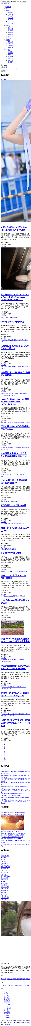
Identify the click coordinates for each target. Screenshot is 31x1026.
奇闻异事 (5, 863)
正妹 (3, 899)
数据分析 (10, 34)
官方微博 (9, 985)
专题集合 (9, 979)
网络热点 (7, 10)
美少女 (4, 894)
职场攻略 (10, 23)
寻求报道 (15, 979)
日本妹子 (5, 898)
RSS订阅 (3, 985)
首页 (5, 8)
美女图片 (5, 879)
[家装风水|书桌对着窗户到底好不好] (12, 837)
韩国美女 (5, 872)
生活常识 (10, 21)
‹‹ (4, 743)
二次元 (4, 870)
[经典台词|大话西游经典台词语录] (11, 793)
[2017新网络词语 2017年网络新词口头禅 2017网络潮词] (15, 781)
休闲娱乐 (7, 49)
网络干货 (7, 25)
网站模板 (7, 1024)
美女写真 (5, 856)
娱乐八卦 (10, 51)
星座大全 (10, 60)
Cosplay (4, 878)
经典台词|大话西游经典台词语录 (10, 795)
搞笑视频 (10, 53)
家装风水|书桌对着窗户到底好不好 (11, 838)
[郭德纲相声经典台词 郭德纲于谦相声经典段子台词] (15, 788)
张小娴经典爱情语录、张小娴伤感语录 (12, 835)
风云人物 (10, 18)
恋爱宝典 (5, 861)
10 (5, 759)
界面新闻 (26, 985)
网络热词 (10, 16)
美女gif (4, 883)
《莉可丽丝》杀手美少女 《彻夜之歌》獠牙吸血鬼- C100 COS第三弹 (15, 723)
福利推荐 (10, 27)
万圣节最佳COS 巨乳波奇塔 (13, 505)
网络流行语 (5, 857)
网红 (3, 892)
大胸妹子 (5, 896)
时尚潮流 (10, 14)
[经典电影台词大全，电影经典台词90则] (13, 812)
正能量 (4, 859)
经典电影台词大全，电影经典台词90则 (12, 814)
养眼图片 (10, 62)
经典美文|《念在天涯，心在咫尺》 (11, 831)
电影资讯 (10, 58)
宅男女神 (5, 868)
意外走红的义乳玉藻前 (11, 553)
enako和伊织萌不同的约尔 (13, 322)
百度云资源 (5, 876)
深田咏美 (5, 890)
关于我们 (3, 979)
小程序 (10, 38)
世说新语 (10, 12)
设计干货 (10, 36)
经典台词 (10, 42)
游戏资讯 (10, 54)
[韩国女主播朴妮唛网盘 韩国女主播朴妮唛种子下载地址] (15, 799)
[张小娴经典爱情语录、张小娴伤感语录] (13, 833)
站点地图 (27, 979)
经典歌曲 (10, 47)
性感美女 (5, 887)
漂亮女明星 (5, 867)
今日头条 (15, 985)
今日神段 (5, 881)
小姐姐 (4, 885)
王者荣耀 (5, 874)
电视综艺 (10, 56)
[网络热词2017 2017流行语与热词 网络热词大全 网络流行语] (15, 773)
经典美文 (10, 43)
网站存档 (21, 979)
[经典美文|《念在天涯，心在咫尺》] (12, 829)
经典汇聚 (7, 40)
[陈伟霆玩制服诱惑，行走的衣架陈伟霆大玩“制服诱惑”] (15, 842)
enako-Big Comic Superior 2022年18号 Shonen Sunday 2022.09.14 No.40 (15, 401)
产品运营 (10, 32)
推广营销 (10, 31)
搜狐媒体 (21, 985)
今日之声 (10, 19)
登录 (9, 7)
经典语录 (10, 45)
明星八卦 (5, 865)
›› (4, 762)
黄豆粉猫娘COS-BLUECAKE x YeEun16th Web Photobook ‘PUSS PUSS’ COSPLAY (15, 297)
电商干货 (10, 29)
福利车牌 (5, 888)
